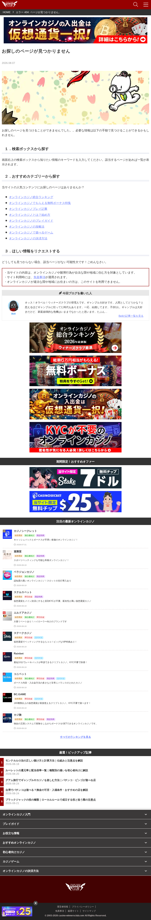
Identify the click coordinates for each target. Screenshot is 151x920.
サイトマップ (89, 911)
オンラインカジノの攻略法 (26, 226)
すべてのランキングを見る (75, 736)
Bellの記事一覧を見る (131, 315)
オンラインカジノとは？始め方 (29, 214)
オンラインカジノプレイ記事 (28, 208)
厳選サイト (73, 911)
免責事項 (39, 277)
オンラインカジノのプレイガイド (31, 220)
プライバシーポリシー (83, 906)
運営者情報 (62, 906)
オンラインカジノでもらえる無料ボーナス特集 (40, 203)
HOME (6, 12)
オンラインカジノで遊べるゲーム (31, 232)
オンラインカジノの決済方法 (28, 238)
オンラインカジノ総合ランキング (31, 197)
